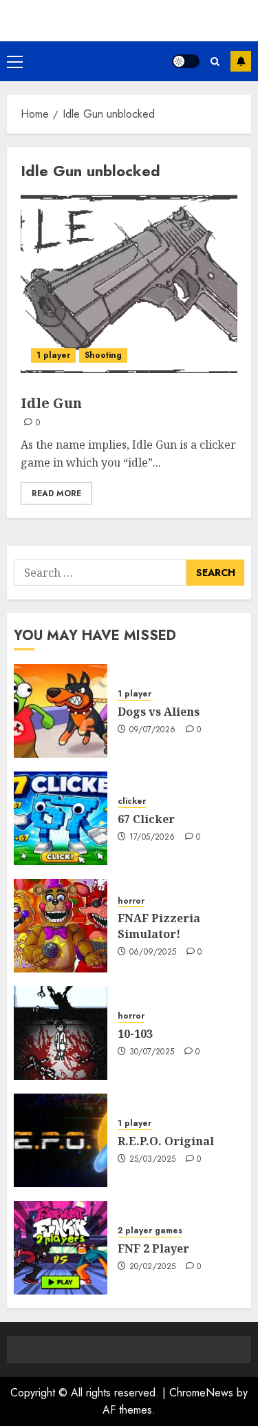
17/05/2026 (152, 837)
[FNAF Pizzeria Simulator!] (60, 925)
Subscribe (240, 61)
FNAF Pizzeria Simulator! (159, 926)
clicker (132, 801)
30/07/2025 (152, 1052)
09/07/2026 (152, 730)
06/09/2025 (153, 952)
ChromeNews (201, 1393)
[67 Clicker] (60, 818)
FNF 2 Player (153, 1248)
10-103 (135, 1033)
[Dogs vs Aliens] (60, 711)
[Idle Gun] (129, 283)
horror (131, 901)
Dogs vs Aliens (159, 711)
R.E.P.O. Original (166, 1141)
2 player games (150, 1231)
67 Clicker (146, 819)
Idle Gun (51, 403)
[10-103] (60, 1033)
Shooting (103, 355)
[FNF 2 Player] (60, 1248)
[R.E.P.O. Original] (60, 1140)
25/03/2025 (152, 1159)
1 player (53, 355)
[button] (15, 61)
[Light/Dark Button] (186, 61)
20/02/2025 (152, 1267)
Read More (56, 493)
